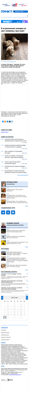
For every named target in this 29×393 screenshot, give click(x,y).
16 (24, 309)
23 (24, 312)
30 (24, 314)
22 (21, 312)
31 (4, 317)
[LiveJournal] (10, 121)
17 (4, 312)
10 (4, 309)
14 (17, 309)
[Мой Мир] (7, 121)
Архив (26, 206)
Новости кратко (6, 337)
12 (11, 309)
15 (21, 309)
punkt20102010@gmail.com (15, 374)
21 (17, 312)
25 (8, 314)
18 (8, 312)
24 (4, 314)
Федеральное (5, 332)
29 (21, 314)
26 (11, 314)
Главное (3, 330)
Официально (5, 335)
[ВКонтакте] (3, 121)
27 (14, 314)
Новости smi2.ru (4, 132)
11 (8, 309)
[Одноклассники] (5, 121)
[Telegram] (12, 121)
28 (17, 314)
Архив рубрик (5, 340)
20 (14, 312)
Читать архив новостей (22, 175)
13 (14, 309)
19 (11, 312)
